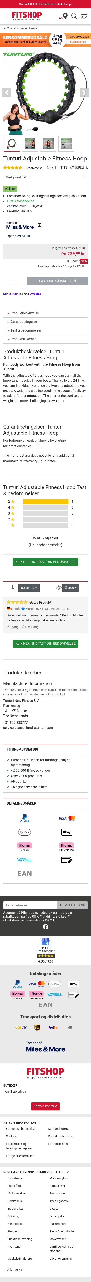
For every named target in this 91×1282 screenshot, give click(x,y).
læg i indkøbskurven (57, 281)
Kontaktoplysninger (61, 1136)
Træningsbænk (59, 1201)
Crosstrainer (15, 1178)
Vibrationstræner (61, 1258)
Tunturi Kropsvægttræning (22, 28)
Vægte (54, 1209)
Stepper (12, 1231)
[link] (24, 818)
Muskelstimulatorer (20, 1258)
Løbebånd (14, 1186)
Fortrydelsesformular (20, 1156)
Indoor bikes (15, 1209)
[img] (39, 225)
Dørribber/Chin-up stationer (61, 1249)
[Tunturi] (19, 54)
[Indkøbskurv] (85, 16)
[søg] (74, 16)
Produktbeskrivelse (25, 313)
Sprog (69, 588)
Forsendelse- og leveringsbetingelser (19, 1146)
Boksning (13, 1216)
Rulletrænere (58, 1224)
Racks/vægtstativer (63, 1231)
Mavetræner (58, 1239)
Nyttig (14, 627)
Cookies (11, 1136)
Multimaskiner (16, 1193)
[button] (12, 144)
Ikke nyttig (31, 627)
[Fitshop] (27, 16)
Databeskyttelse (58, 1129)
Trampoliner (57, 1193)
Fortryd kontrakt (45, 1106)
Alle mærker (15, 1269)
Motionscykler (59, 1178)
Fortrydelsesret (58, 1144)
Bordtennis (14, 1201)
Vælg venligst (16, 177)
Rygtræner (14, 1246)
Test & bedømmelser (26, 330)
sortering (27, 588)
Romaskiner (57, 1186)
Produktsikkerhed (23, 339)
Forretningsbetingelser (21, 1129)
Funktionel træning (19, 1239)
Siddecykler (57, 1216)
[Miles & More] (45, 1046)
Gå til (16, 1091)
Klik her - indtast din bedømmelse (45, 562)
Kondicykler (15, 1224)
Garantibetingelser (24, 322)
